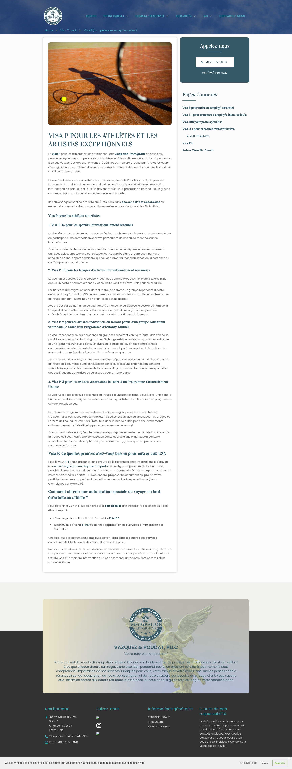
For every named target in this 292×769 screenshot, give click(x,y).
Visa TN (187, 143)
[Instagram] (98, 727)
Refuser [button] (264, 763)
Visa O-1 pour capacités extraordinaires (208, 129)
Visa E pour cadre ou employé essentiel (208, 108)
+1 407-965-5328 (66, 742)
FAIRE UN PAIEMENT (159, 726)
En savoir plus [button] (248, 762)
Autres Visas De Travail (197, 150)
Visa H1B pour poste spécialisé (202, 122)
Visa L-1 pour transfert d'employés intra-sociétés (214, 115)
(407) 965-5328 (217, 72)
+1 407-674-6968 (76, 736)
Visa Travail (68, 30)
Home (49, 30)
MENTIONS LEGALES (159, 717)
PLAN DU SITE (155, 722)
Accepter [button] (280, 763)
